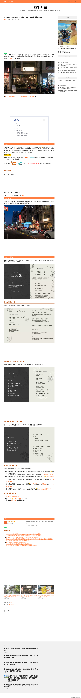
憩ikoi (17, 123)
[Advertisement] (29, 29)
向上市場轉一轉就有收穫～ (45, 488)
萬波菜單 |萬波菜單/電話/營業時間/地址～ (16, 542)
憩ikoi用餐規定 (19, 130)
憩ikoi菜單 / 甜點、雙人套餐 (22, 135)
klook (26, 157)
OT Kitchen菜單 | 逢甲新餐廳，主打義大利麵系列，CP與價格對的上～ (23, 534)
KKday (32, 157)
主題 (12, 1)
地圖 (23, 195)
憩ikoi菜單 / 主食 (20, 132)
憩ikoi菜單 (11, 604)
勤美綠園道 (44, 484)
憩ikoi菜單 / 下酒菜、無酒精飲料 (22, 133)
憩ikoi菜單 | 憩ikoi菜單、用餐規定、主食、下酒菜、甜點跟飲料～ (22, 537)
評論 (17, 138)
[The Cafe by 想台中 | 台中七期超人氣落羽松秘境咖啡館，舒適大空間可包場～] (12, 589)
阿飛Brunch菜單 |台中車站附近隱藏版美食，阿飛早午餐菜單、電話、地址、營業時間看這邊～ (29, 539)
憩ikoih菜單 (11, 58)
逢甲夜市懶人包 (50, 476)
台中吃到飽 (14, 500)
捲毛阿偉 (40, 7)
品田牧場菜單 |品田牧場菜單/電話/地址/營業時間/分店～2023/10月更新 (24, 535)
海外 (9, 1)
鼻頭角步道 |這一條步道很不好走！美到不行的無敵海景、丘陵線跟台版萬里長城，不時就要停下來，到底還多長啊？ (23, 678)
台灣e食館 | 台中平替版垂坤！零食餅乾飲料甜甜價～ (67, 70)
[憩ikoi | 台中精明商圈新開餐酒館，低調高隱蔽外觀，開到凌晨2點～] (29, 589)
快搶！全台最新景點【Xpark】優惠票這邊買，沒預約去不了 (20, 96)
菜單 (5, 19)
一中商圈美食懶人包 (48, 474)
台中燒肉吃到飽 (17, 498)
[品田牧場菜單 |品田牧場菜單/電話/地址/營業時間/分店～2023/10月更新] (46, 589)
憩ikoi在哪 (18, 128)
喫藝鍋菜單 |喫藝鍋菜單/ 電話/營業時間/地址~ (17, 540)
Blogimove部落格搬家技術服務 (75, 697)
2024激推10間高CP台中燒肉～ (13, 496)
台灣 (5, 1)
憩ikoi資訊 (19, 125)
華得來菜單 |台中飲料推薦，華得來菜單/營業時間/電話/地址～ (21, 545)
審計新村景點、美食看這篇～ (37, 483)
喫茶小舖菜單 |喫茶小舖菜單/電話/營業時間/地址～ (19, 544)
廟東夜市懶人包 (43, 489)
